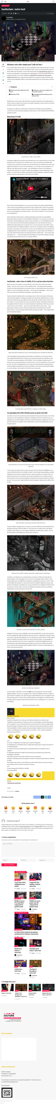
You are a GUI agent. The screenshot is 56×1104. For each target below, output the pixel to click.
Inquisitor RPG (38, 826)
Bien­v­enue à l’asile (14, 94)
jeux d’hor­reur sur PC (45, 71)
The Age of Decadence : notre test (33, 971)
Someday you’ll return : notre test (35, 949)
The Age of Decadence (24, 826)
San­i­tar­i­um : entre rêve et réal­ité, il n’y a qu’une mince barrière (42, 91)
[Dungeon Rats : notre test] (35, 987)
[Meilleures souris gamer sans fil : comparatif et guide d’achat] (35, 895)
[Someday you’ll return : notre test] (35, 943)
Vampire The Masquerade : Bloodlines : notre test (21, 994)
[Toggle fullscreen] (6, 1101)
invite (18, 936)
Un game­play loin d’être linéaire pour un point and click (42, 95)
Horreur (4, 990)
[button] (2, 1)
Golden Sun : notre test (18, 970)
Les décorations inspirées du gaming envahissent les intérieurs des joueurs (26, 933)
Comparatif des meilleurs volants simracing (34, 884)
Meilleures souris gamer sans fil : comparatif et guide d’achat (34, 903)
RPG (30, 691)
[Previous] (1, 1103)
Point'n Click (5, 5)
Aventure (32, 946)
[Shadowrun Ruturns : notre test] (21, 943)
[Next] (3, 1103)
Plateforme (46, 990)
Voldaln (18, 888)
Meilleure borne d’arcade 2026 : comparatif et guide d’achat (19, 903)
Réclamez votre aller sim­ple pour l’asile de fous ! (19, 91)
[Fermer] (1, 1101)
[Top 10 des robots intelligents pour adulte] (21, 876)
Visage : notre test (6, 993)
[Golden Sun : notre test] (21, 963)
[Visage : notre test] (7, 987)
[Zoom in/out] (10, 1101)
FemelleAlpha (9, 17)
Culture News (18, 929)
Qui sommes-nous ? (6, 1075)
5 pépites (17, 791)
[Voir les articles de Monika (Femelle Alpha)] (3, 821)
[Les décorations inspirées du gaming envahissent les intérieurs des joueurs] (28, 922)
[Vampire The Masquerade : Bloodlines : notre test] (21, 987)
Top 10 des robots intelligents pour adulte (20, 884)
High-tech (17, 879)
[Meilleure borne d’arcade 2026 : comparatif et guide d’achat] (21, 895)
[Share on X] (11, 13)
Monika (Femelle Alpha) (13, 821)
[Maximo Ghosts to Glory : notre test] (48, 987)
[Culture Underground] (28, 1)
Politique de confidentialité (8, 1073)
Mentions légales (5, 1071)
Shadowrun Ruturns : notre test (18, 950)
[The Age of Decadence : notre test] (35, 963)
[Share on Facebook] (9, 13)
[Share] (3, 1101)
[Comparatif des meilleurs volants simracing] (35, 876)
